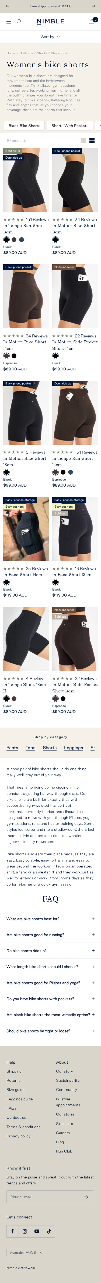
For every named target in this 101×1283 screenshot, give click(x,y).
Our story (64, 1071)
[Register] (86, 1197)
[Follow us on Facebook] (12, 1231)
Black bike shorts (24, 125)
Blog (60, 1142)
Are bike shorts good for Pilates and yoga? (43, 983)
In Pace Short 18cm (71, 574)
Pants (12, 747)
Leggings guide (19, 1099)
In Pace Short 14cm (22, 574)
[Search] (19, 21)
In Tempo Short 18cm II (24, 688)
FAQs (11, 1108)
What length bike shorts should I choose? (42, 966)
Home (11, 53)
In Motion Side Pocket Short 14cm (75, 345)
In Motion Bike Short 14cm (73, 229)
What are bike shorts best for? (33, 919)
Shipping (14, 1071)
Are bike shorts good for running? (35, 935)
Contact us (16, 1117)
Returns (13, 1080)
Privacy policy (18, 1136)
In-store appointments (68, 1102)
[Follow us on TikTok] (49, 1231)
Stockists (64, 1123)
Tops (30, 747)
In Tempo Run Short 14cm (23, 229)
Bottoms (26, 53)
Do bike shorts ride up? (26, 951)
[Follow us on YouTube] (37, 1231)
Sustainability (68, 1080)
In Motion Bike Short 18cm (24, 461)
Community (66, 1089)
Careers (63, 1133)
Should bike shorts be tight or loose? (38, 1031)
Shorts (42, 53)
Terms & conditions (23, 1127)
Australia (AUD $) (23, 1252)
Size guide (15, 1089)
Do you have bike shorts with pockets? (40, 999)
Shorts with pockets (69, 125)
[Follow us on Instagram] (25, 1231)
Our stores (65, 1114)
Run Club (64, 1151)
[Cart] (92, 21)
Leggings (73, 747)
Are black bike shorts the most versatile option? (48, 1015)
